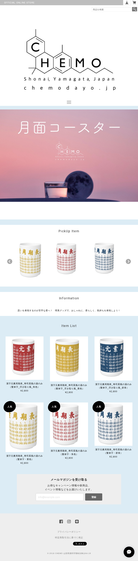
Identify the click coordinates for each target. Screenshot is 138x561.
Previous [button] (9, 261)
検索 (134, 9)
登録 (93, 497)
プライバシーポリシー (69, 532)
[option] (31, 260)
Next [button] (128, 261)
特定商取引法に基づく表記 (69, 537)
